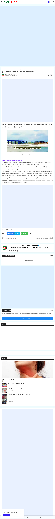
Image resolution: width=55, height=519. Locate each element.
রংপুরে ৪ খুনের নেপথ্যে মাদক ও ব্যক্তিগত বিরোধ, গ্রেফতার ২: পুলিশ (17, 383)
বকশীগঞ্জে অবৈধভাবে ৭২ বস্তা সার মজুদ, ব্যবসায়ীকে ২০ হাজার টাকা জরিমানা (18, 388)
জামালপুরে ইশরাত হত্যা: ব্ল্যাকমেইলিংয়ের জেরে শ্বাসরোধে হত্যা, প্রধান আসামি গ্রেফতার (20, 400)
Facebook (11, 233)
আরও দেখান (51, 255)
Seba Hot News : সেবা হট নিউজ (30, 246)
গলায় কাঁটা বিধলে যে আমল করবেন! (8, 379)
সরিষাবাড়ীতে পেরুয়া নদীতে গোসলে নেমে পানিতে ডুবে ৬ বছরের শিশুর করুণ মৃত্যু (19, 394)
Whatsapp (25, 233)
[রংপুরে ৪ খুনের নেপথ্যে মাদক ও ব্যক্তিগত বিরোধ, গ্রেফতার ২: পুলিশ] (4, 385)
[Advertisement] (27, 35)
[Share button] (30, 233)
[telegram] (15, 251)
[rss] (17, 251)
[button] (53, 2)
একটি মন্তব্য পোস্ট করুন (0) (27, 318)
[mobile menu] (1, 2)
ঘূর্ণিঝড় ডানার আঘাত (7, 69)
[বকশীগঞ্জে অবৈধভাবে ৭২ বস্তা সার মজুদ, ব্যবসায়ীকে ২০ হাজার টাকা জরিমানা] (4, 390)
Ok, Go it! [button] (6, 515)
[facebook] (9, 251)
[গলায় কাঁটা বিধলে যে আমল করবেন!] (27, 369)
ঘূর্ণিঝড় (12, 230)
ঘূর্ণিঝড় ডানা (16, 230)
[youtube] (13, 251)
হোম (2, 69)
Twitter (18, 233)
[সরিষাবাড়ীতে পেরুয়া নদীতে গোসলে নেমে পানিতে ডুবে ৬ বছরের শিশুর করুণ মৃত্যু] (4, 396)
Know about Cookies (13, 512)
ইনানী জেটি (7, 230)
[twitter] (11, 251)
